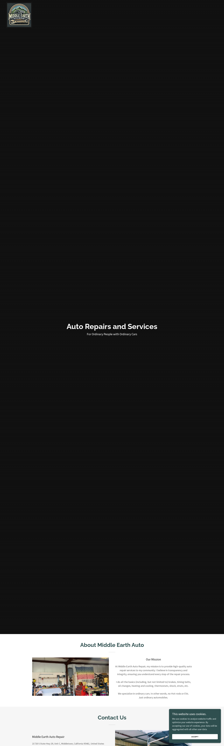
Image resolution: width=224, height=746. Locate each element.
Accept (194, 737)
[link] (19, 3)
